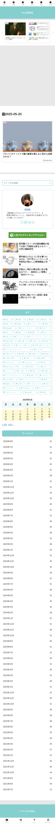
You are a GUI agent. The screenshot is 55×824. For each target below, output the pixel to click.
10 (42, 411)
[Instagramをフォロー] (25, 222)
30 (35, 419)
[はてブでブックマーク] (34, 707)
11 (49, 411)
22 (27, 417)
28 (20, 419)
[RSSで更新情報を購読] (33, 222)
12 (6, 414)
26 (6, 419)
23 (35, 417)
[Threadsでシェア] (21, 707)
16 (35, 414)
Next (53, 32)
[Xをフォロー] (22, 222)
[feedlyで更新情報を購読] (29, 222)
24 (42, 417)
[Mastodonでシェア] (21, 700)
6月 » (10, 425)
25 (49, 417)
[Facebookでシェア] (9, 707)
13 (13, 414)
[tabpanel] (15, 32)
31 (42, 419)
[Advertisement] (27, 75)
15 (27, 414)
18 (49, 414)
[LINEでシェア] (46, 707)
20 (13, 417)
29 (27, 419)
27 (13, 419)
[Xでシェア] (9, 700)
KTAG (27, 209)
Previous (2, 32)
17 (42, 414)
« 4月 (4, 425)
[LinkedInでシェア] (28, 714)
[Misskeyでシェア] (46, 700)
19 (6, 417)
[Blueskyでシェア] (34, 700)
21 (20, 417)
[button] (50, 182)
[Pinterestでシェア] (15, 714)
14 (20, 414)
